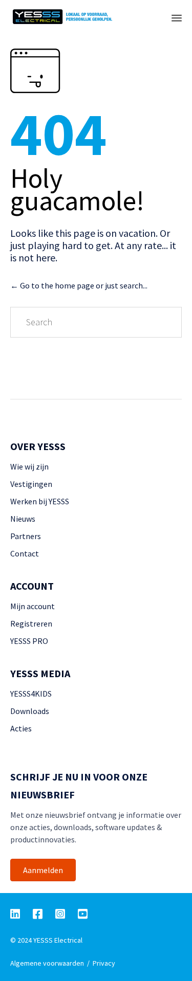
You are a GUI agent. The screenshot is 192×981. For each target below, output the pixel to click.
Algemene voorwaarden (47, 963)
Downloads (29, 711)
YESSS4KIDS (31, 693)
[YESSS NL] (78, 17)
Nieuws (22, 519)
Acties (21, 728)
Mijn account (32, 606)
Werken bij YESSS (39, 501)
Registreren (31, 623)
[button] (43, 870)
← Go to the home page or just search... (78, 285)
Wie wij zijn (29, 466)
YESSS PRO (29, 641)
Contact (24, 553)
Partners (25, 536)
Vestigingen (31, 484)
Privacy (104, 963)
